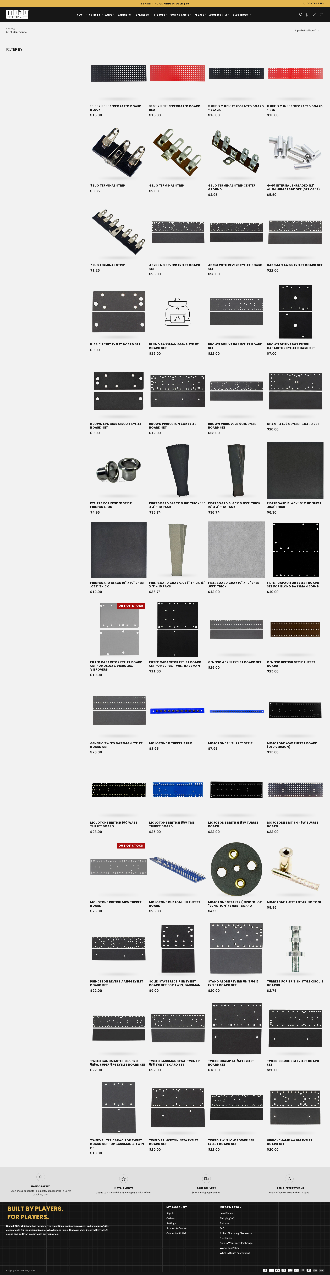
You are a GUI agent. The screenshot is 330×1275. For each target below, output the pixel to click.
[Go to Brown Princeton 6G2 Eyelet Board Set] (177, 391)
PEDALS (199, 14)
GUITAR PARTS (180, 14)
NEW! (80, 14)
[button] (301, 14)
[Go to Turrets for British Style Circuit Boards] (295, 948)
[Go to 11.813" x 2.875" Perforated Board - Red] (295, 73)
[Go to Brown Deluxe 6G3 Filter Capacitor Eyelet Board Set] (295, 311)
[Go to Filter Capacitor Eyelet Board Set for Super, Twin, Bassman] (177, 629)
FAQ (222, 1228)
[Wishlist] (308, 15)
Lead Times (226, 1213)
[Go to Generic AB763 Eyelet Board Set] (236, 629)
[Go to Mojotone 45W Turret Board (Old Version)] (295, 710)
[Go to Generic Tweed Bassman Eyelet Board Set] (118, 710)
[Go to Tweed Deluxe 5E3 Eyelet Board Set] (295, 1028)
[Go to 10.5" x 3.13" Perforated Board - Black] (118, 73)
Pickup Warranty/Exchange (236, 1243)
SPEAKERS (142, 14)
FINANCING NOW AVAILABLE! (165, 3)
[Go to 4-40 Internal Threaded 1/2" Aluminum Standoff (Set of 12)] (295, 152)
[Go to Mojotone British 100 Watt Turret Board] (118, 789)
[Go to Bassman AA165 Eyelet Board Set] (295, 232)
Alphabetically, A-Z (305, 30)
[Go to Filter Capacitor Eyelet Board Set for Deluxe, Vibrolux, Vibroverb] (118, 629)
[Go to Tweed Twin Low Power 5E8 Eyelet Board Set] (236, 1107)
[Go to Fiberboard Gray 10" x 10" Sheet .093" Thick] (236, 549)
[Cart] (322, 14)
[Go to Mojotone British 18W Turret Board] (236, 789)
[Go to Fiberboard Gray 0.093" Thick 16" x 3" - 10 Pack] (177, 549)
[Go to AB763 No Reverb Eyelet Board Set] (177, 232)
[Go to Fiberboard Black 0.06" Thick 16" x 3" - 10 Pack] (177, 470)
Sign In (170, 1213)
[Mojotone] (35, 1212)
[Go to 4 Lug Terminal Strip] (177, 152)
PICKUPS (159, 14)
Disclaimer (226, 1238)
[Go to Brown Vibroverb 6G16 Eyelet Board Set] (236, 391)
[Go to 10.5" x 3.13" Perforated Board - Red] (177, 73)
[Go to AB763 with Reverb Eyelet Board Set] (236, 232)
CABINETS (124, 14)
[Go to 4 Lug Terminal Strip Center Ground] (236, 152)
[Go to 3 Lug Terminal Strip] (118, 152)
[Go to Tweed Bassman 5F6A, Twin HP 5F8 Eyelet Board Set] (177, 1028)
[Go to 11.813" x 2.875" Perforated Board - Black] (236, 73)
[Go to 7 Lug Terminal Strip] (118, 232)
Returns (224, 1223)
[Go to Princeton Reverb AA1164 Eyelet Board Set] (118, 948)
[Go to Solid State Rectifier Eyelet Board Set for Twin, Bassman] (177, 948)
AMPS (109, 14)
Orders (170, 1218)
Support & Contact (177, 1228)
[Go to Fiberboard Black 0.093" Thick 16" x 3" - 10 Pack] (236, 470)
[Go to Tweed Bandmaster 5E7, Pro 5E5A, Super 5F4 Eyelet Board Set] (118, 1028)
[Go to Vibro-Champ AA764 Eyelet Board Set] (295, 1107)
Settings (171, 1223)
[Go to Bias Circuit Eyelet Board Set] (118, 311)
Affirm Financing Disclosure (236, 1233)
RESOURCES (240, 14)
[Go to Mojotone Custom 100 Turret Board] (177, 869)
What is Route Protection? (235, 1253)
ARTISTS (94, 14)
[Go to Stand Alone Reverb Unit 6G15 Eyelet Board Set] (236, 948)
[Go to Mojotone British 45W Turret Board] (295, 789)
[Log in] (315, 14)
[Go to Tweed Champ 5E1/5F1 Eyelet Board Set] (236, 1028)
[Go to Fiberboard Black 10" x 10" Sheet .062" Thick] (295, 470)
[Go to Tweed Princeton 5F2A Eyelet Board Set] (177, 1107)
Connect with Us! (176, 1233)
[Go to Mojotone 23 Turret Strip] (236, 710)
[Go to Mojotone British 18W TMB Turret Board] (177, 789)
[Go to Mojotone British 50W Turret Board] (118, 869)
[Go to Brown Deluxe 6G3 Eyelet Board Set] (236, 311)
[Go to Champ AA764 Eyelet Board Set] (295, 391)
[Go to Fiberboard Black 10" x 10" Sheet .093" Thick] (118, 549)
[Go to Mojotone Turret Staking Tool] (295, 869)
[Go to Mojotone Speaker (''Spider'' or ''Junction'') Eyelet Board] (236, 869)
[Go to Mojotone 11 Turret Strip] (177, 710)
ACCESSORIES (218, 14)
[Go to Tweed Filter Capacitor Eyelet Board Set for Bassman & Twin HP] (118, 1107)
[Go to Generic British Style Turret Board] (295, 629)
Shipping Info (227, 1218)
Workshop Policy (229, 1248)
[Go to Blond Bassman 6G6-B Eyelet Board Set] (177, 311)
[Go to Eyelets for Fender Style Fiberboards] (118, 470)
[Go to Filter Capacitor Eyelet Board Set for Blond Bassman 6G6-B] (295, 549)
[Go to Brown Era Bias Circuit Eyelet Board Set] (118, 391)
